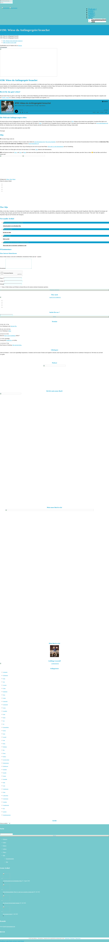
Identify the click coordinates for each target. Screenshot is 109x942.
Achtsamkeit (5, 672)
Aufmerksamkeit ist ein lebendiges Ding (12, 225)
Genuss (4, 707)
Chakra (4, 688)
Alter (11, 179)
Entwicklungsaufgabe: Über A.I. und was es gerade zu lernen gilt (18, 892)
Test (93, 21)
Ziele (4, 808)
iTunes (7, 97)
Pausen (4, 753)
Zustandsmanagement (7, 815)
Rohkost (4, 756)
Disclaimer (72, 938)
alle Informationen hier (39, 141)
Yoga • (91, 16)
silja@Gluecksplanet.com (9, 926)
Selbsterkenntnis (6, 763)
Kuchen (4, 730)
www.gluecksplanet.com (102, 123)
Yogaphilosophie (6, 805)
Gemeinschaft (5, 704)
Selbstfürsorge (5, 766)
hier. (40, 123)
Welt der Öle (13, 326)
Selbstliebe (5, 769)
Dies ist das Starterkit (50, 141)
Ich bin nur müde (7, 232)
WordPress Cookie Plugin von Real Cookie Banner (12, 941)
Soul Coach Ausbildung (9, 335)
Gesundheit (5, 711)
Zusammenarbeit (98, 19)
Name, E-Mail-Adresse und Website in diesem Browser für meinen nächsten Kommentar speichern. (25, 287)
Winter (4, 792)
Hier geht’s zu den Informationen (55, 146)
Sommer (4, 776)
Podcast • (92, 9)
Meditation (5, 746)
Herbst (4, 717)
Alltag (7, 179)
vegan (4, 785)
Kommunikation (6, 727)
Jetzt (4, 720)
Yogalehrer (5, 802)
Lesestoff (4, 737)
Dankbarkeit (5, 691)
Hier (37, 149)
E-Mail (1, 281)
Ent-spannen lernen (7, 914)
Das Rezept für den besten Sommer (11, 903)
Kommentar (3, 268)
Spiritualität (5, 779)
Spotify (3, 97)
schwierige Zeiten (6, 759)
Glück (4, 714)
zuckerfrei (4, 811)
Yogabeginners (5, 798)
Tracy (15, 152)
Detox (4, 694)
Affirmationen (5, 675)
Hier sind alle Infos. (17, 345)
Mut (3, 750)
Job (3, 724)
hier (73, 121)
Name (1, 278)
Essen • (91, 12)
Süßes (4, 782)
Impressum (67, 938)
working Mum (5, 795)
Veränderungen (5, 789)
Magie (13, 179)
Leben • (91, 14)
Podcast (20, 45)
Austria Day (9, 340)
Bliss (10, 331)
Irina (25, 152)
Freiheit (4, 698)
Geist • (91, 10)
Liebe (4, 740)
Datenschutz (77, 938)
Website (2, 284)
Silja (90, 18)
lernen (4, 733)
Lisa (20, 152)
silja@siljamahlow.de (34, 143)
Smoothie (4, 772)
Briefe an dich (6, 239)
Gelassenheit (5, 701)
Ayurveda (4, 685)
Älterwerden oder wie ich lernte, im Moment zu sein (14, 245)
